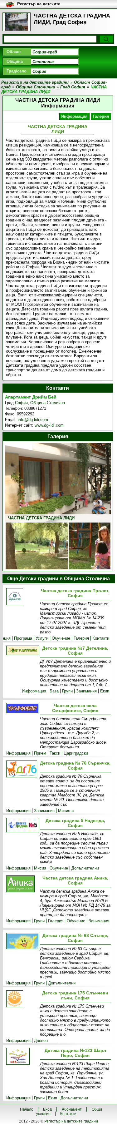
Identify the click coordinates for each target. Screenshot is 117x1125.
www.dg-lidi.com (49, 425)
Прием (40, 753)
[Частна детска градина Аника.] (21, 884)
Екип (104, 691)
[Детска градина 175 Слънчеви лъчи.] (21, 999)
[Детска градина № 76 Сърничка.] (21, 769)
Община (15, 61)
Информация (74, 116)
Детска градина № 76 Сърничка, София (75, 766)
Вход (47, 1109)
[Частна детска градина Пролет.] (21, 597)
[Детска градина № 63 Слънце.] (21, 941)
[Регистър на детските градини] (16, 21)
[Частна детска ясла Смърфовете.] (21, 708)
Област (14, 51)
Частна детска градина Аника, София (75, 880)
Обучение (61, 638)
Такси (55, 753)
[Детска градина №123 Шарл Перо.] (21, 1057)
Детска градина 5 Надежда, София (75, 823)
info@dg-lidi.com (33, 419)
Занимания (86, 691)
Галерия (101, 116)
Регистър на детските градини (71, 1121)
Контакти (100, 638)
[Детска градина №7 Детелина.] (21, 651)
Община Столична (47, 402)
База (54, 691)
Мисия (40, 868)
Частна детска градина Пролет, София (75, 593)
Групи (67, 691)
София (21, 402)
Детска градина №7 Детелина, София (75, 651)
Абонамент (72, 1109)
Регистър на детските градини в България (38, 4)
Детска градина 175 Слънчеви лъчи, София (75, 995)
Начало (26, 1109)
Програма (23, 638)
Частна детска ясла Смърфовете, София (75, 708)
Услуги (42, 638)
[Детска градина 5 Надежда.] (21, 825)
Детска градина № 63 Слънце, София (75, 938)
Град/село (17, 71)
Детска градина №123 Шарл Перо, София (75, 1053)
